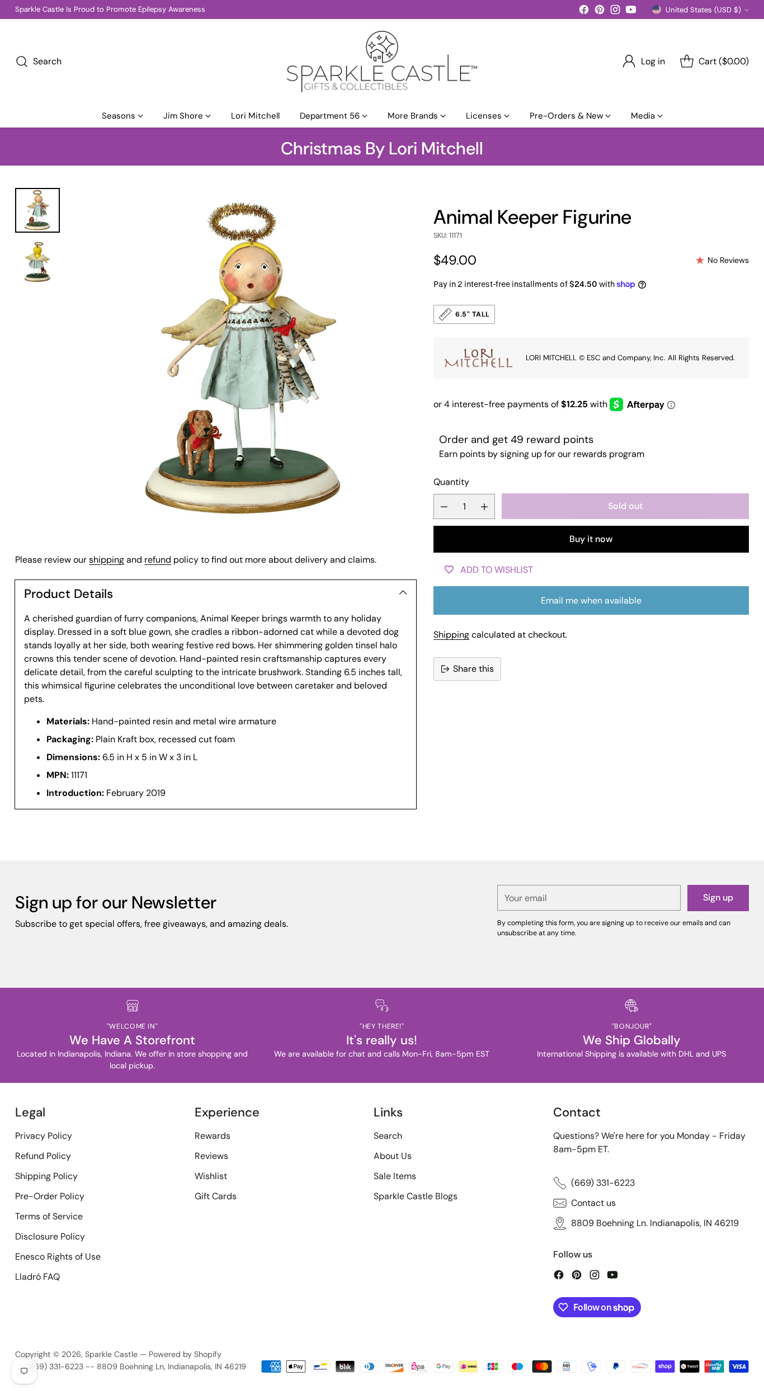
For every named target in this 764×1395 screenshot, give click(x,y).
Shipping (451, 634)
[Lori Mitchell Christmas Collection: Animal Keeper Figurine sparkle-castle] (243, 360)
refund (157, 559)
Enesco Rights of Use (58, 1256)
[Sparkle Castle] (382, 61)
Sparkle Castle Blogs (416, 1196)
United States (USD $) (703, 10)
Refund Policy (43, 1156)
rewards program (608, 454)
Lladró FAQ (37, 1277)
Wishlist (211, 1176)
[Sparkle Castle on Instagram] (615, 11)
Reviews (211, 1156)
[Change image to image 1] (37, 210)
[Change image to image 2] (37, 261)
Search (388, 1136)
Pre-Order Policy (49, 1196)
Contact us (593, 1203)
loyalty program (93, 9)
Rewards (212, 1136)
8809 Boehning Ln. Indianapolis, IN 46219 (655, 1223)
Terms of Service (49, 1216)
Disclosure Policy (50, 1236)
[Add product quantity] (484, 506)
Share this (473, 669)
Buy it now (590, 539)
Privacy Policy (43, 1136)
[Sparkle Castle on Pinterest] (599, 11)
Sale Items (395, 1176)
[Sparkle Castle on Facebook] (583, 11)
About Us (393, 1156)
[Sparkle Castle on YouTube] (630, 11)
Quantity (451, 482)
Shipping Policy (46, 1176)
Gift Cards (216, 1196)
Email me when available (591, 600)
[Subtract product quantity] (444, 506)
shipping (106, 559)
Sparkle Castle (111, 1354)
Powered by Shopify (185, 1354)
